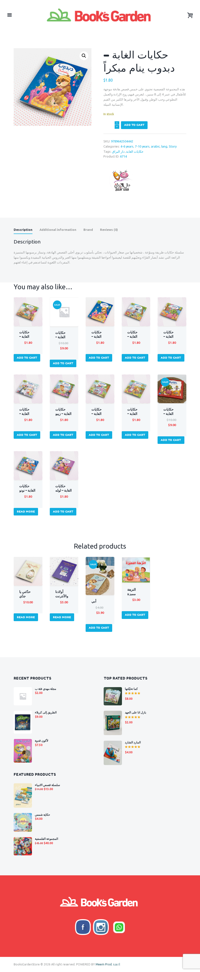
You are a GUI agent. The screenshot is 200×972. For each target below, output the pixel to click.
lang (164, 146)
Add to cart (134, 125)
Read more (26, 511)
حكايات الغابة (134, 151)
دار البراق (118, 151)
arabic (155, 146)
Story (173, 146)
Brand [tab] (88, 229)
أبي (93, 601)
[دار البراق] (121, 180)
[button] (84, 55)
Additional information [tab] (58, 229)
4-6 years (126, 146)
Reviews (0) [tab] (109, 229)
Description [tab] (23, 229)
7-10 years (142, 146)
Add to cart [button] (27, 357)
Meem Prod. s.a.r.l (108, 964)
